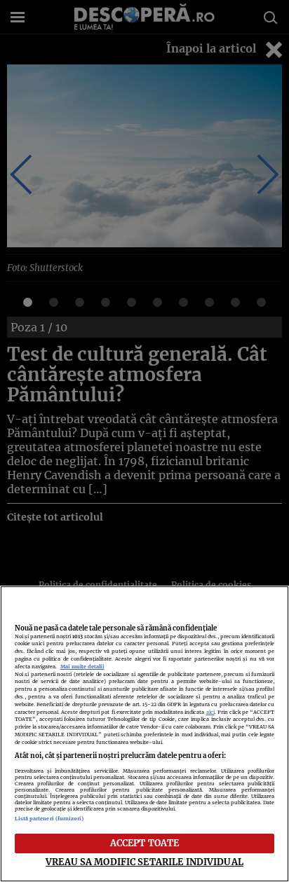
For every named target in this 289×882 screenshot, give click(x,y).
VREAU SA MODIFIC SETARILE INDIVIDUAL (144, 861)
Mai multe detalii (82, 666)
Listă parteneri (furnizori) (49, 818)
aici (210, 712)
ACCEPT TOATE (145, 842)
